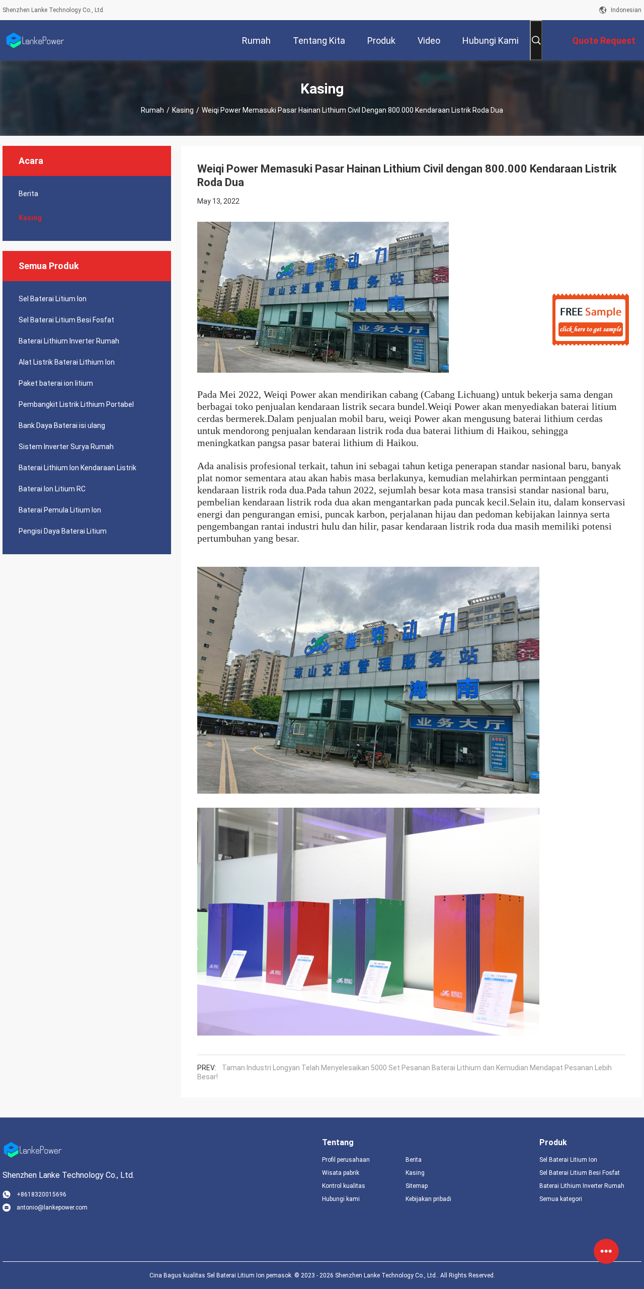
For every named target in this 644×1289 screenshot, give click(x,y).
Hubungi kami (341, 1198)
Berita (28, 194)
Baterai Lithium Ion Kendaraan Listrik (77, 468)
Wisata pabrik (340, 1172)
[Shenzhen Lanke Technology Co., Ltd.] (35, 40)
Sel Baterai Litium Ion (53, 299)
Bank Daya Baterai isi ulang (62, 425)
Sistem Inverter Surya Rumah (66, 447)
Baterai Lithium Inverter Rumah (69, 341)
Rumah (152, 110)
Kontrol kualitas (343, 1185)
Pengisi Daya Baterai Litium (63, 531)
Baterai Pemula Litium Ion (60, 510)
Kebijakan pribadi (428, 1198)
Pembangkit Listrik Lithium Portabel (76, 404)
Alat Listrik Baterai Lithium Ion (67, 362)
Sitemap (417, 1185)
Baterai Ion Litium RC (52, 489)
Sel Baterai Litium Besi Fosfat (66, 320)
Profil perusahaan (346, 1159)
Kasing (183, 110)
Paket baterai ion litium (56, 383)
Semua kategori (560, 1198)
